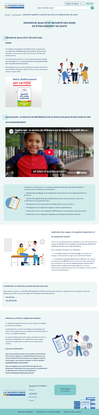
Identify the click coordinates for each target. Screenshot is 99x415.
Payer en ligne (72, 4)
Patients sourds (83, 3)
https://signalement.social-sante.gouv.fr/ (19, 373)
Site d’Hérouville (11, 300)
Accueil (7, 14)
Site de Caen (10, 297)
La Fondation (16, 14)
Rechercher (92, 8)
